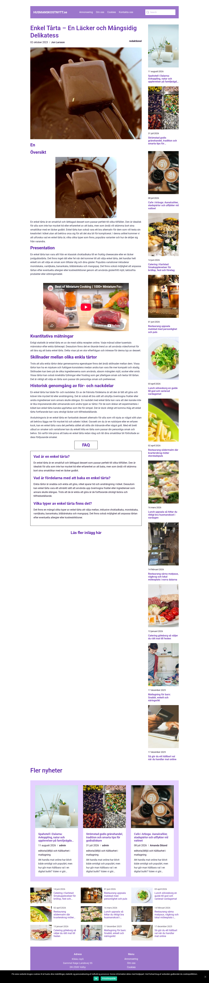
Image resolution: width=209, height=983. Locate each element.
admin (62, 845)
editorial (42, 850)
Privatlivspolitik (109, 978)
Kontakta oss (126, 12)
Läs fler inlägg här (86, 532)
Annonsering (86, 12)
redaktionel (135, 41)
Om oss (100, 12)
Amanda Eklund (158, 845)
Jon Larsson (58, 42)
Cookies (111, 12)
